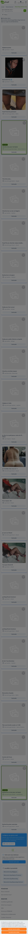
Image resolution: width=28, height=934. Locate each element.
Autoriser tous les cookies (14, 929)
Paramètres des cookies (14, 932)
